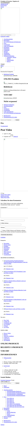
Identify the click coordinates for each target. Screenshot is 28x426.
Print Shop (6, 253)
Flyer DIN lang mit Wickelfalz (14, 405)
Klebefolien (6, 49)
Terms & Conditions (9, 336)
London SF (6, 321)
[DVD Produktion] (9, 271)
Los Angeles (7, 324)
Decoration (6, 243)
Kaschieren (6, 47)
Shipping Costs (10, 269)
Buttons (9, 58)
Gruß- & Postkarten (8, 46)
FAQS (2, 7)
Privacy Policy (7, 333)
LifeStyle (6, 250)
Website (3, 227)
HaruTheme (7, 247)
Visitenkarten (7, 54)
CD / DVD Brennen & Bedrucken (12, 42)
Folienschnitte (10, 60)
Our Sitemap (7, 340)
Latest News (7, 339)
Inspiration (6, 249)
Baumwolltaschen (18, 290)
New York (6, 320)
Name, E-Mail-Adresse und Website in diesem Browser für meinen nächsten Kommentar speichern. (13, 231)
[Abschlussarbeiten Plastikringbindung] (13, 260)
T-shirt (8, 411)
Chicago (6, 325)
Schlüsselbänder (17, 299)
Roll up (8, 61)
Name (2, 220)
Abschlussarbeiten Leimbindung (15, 394)
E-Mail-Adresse (4, 223)
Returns (6, 334)
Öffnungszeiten (7, 358)
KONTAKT (4, 5)
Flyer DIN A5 (10, 399)
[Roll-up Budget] (8, 281)
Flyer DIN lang (10, 402)
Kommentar (4, 207)
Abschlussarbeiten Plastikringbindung (13, 262)
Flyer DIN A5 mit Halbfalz (13, 404)
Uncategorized (4, 126)
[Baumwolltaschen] (9, 290)
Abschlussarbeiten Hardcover (14, 391)
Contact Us (6, 337)
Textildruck (6, 53)
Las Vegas (6, 327)
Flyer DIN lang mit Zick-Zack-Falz (15, 406)
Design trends (7, 244)
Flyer (5, 43)
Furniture (6, 246)
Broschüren (6, 40)
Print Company (7, 251)
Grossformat (7, 44)
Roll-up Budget (17, 281)
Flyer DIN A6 (10, 401)
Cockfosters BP (7, 323)
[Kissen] (6, 309)
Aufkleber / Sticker (11, 57)
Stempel (6, 51)
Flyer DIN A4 (10, 398)
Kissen (10, 309)
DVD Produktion (18, 271)
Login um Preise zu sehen (18, 309)
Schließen (3, 237)
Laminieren (6, 50)
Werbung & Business (9, 56)
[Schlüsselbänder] (8, 299)
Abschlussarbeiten (8, 39)
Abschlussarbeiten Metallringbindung (16, 395)
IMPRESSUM (4, 4)
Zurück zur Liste (5, 196)
